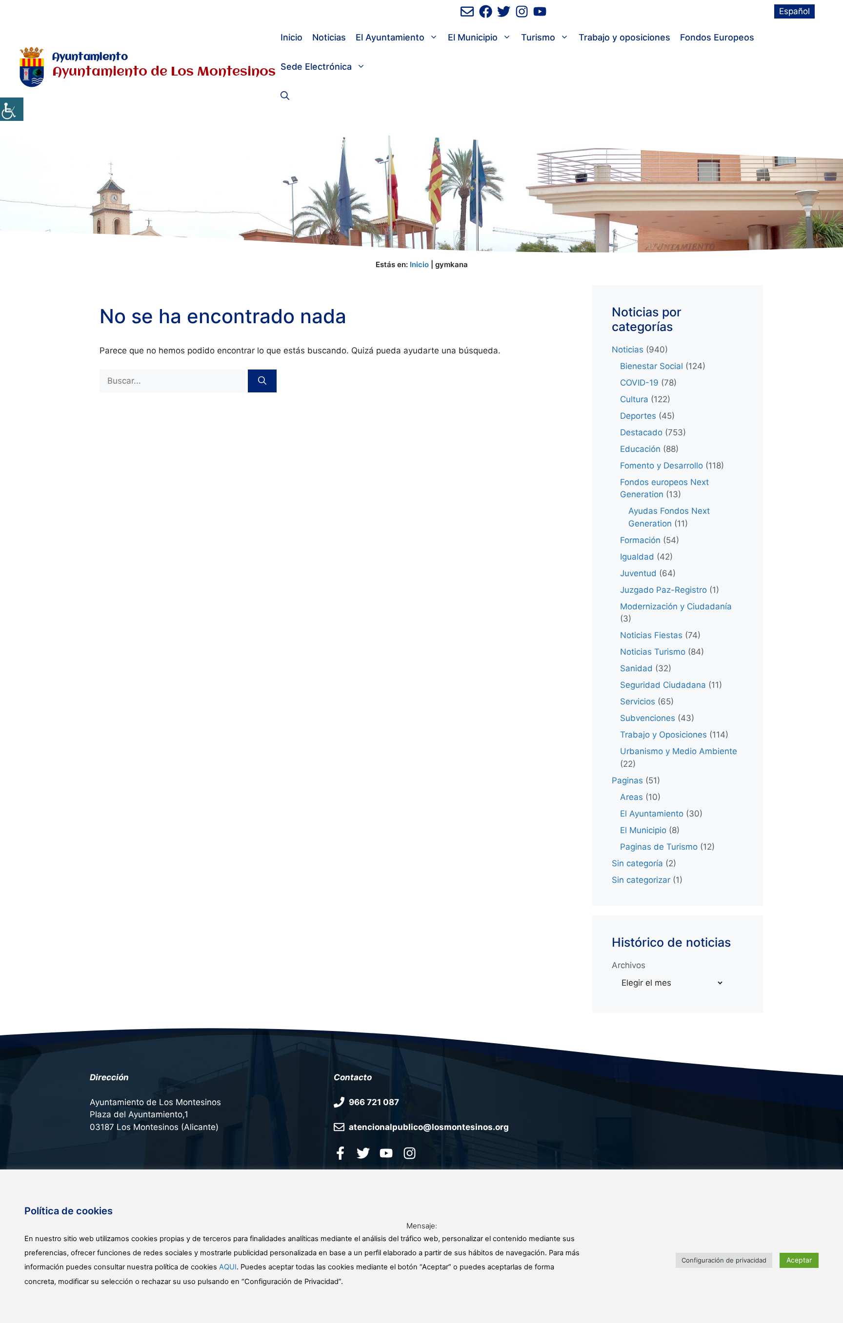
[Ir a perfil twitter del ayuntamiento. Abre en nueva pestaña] (363, 1153)
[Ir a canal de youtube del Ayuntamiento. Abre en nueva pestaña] (540, 11)
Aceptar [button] (799, 1260)
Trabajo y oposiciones (624, 37)
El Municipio (473, 37)
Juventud (638, 573)
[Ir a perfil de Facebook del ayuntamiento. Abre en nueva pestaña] (486, 11)
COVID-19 (639, 383)
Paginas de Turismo (659, 847)
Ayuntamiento (90, 57)
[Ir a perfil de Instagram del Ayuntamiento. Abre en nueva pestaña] (522, 11)
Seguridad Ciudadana (663, 685)
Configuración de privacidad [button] (724, 1260)
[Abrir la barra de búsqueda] (285, 96)
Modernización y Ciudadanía (676, 606)
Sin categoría (637, 863)
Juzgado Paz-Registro (663, 590)
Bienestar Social (651, 366)
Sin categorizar (641, 880)
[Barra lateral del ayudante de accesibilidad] (11, 109)
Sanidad (636, 668)
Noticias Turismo (652, 652)
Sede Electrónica (316, 66)
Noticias (329, 37)
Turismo (538, 37)
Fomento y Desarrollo (661, 465)
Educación (640, 449)
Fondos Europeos (717, 37)
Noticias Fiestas (651, 635)
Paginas (627, 780)
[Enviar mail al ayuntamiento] (467, 11)
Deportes (638, 416)
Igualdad (637, 557)
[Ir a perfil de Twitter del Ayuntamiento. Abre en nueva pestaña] (504, 11)
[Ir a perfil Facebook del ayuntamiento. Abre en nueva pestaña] (340, 1153)
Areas (631, 797)
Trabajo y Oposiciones (663, 734)
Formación (640, 540)
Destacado (641, 432)
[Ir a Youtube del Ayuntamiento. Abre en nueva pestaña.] (386, 1153)
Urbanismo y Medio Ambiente (678, 751)
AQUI (228, 1267)
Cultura (634, 399)
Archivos (628, 965)
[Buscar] (262, 381)
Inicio (291, 37)
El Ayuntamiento (390, 37)
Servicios (637, 701)
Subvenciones (647, 718)
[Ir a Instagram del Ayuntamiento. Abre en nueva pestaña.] (409, 1153)
